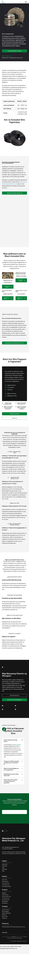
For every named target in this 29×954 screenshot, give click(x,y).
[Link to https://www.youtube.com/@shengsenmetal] (5, 843)
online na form (16, 744)
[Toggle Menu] (26, 2)
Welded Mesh (5, 881)
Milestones (4, 914)
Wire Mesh (14, 941)
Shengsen (14, 936)
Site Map (20, 938)
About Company (5, 909)
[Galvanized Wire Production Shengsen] (14, 383)
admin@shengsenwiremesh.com (18, 926)
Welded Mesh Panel (6, 896)
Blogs (3, 867)
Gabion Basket (5, 894)
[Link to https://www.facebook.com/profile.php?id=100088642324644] (2, 843)
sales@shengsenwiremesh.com (12, 847)
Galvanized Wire (5, 883)
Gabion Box (4, 879)
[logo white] (4, 831)
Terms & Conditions (14, 938)
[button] (13, 740)
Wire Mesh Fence (6, 884)
